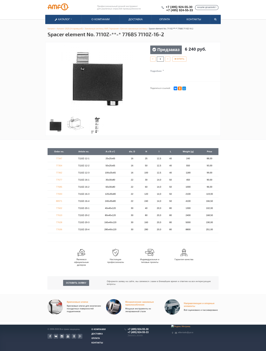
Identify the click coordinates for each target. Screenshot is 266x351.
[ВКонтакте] (175, 88)
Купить (180, 59)
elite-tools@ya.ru (185, 332)
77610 (59, 215)
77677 (59, 180)
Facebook (50, 336)
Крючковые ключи (77, 302)
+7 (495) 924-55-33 (179, 10)
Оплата (164, 19)
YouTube (68, 336)
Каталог (64, 19)
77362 (59, 172)
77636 (59, 229)
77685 (59, 187)
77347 (59, 158)
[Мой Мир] (184, 88)
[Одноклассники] (180, 88)
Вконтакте (56, 336)
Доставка (136, 19)
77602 (59, 208)
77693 (59, 194)
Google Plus (80, 336)
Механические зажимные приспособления (139, 303)
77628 (59, 222)
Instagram (62, 336)
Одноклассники (74, 336)
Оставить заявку (76, 283)
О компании (100, 19)
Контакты (194, 19)
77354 (59, 165)
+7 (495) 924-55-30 (179, 7)
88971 (59, 201)
